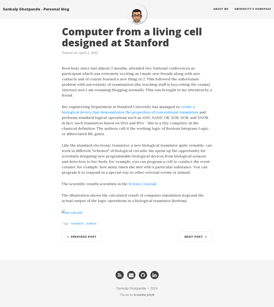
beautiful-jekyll (144, 295)
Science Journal (142, 184)
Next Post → (196, 237)
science (91, 223)
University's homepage (252, 9)
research (77, 223)
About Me (220, 9)
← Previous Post (82, 237)
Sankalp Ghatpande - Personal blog (36, 9)
